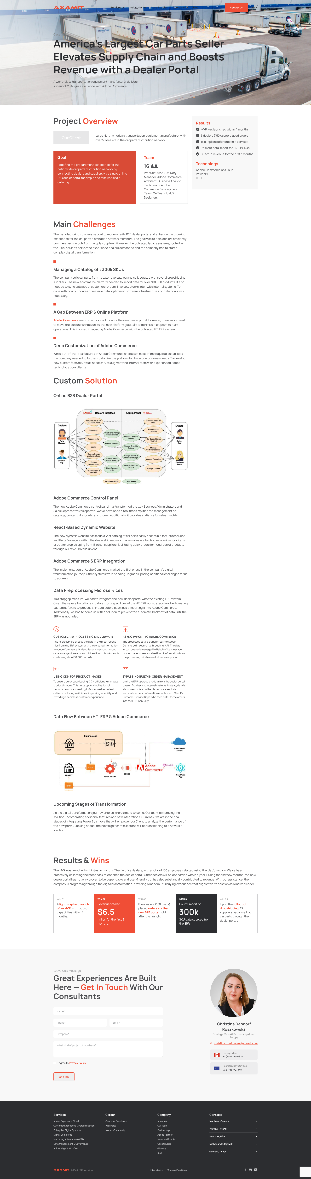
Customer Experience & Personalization (73, 1125)
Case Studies (164, 1143)
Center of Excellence (116, 1121)
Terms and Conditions (177, 1170)
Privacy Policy (77, 1063)
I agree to (72, 1063)
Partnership (163, 1130)
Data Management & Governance (70, 1143)
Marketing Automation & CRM (68, 1139)
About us (162, 1121)
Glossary (162, 1148)
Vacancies (110, 1125)
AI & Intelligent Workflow (65, 1148)
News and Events (166, 1139)
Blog (159, 1152)
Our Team (162, 1125)
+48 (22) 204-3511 (232, 1070)
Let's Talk (64, 1076)
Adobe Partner (165, 1134)
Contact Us (236, 7)
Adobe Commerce (66, 320)
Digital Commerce (62, 1134)
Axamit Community (115, 1130)
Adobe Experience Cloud (66, 1121)
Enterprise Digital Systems (67, 1130)
